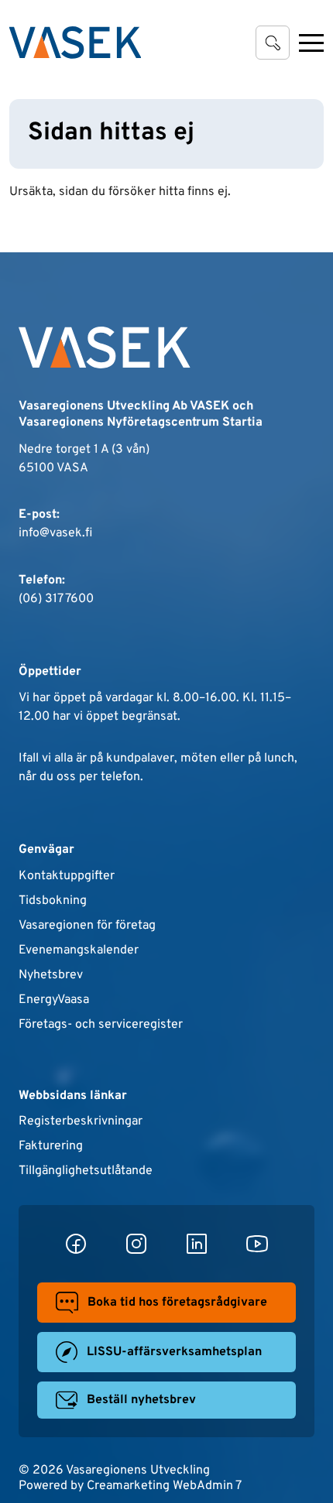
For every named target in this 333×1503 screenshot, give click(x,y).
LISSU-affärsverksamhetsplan (174, 1352)
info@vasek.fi (55, 533)
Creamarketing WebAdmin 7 (164, 1486)
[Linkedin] (196, 1243)
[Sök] (273, 43)
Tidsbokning (53, 901)
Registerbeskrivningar (80, 1121)
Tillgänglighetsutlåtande (86, 1171)
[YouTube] (257, 1243)
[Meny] (311, 42)
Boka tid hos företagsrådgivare (177, 1302)
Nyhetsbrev (51, 975)
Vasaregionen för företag (87, 925)
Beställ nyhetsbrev (141, 1400)
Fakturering (51, 1146)
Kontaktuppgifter (67, 876)
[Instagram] (136, 1243)
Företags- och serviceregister (101, 1024)
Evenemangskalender (79, 950)
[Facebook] (76, 1243)
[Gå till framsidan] (75, 42)
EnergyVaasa (54, 1000)
